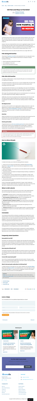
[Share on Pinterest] (27, 289)
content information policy (8, 276)
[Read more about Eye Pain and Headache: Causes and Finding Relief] (27, 334)
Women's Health (10, 5)
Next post (32, 319)
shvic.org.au (5, 282)
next (33, 341)
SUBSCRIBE (27, 366)
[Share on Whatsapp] (31, 289)
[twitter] (6, 380)
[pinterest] (4, 380)
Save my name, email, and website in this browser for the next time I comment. (16, 312)
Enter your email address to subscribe (13, 364)
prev (3, 341)
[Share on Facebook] (25, 289)
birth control (7, 289)
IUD (11, 289)
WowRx (4, 274)
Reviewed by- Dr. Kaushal (19, 12)
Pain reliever (16, 289)
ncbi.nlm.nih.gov (6, 281)
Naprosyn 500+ (11, 166)
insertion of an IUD (11, 56)
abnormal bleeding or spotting (15, 108)
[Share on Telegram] (34, 289)
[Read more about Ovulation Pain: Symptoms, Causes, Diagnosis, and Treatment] (10, 334)
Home (3, 5)
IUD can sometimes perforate (18, 124)
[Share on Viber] (32, 289)
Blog (6, 5)
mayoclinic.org (6, 284)
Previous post (5, 319)
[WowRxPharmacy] (5, 1)
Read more (5, 352)
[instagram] (2, 380)
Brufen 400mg (29, 164)
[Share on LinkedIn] (29, 289)
